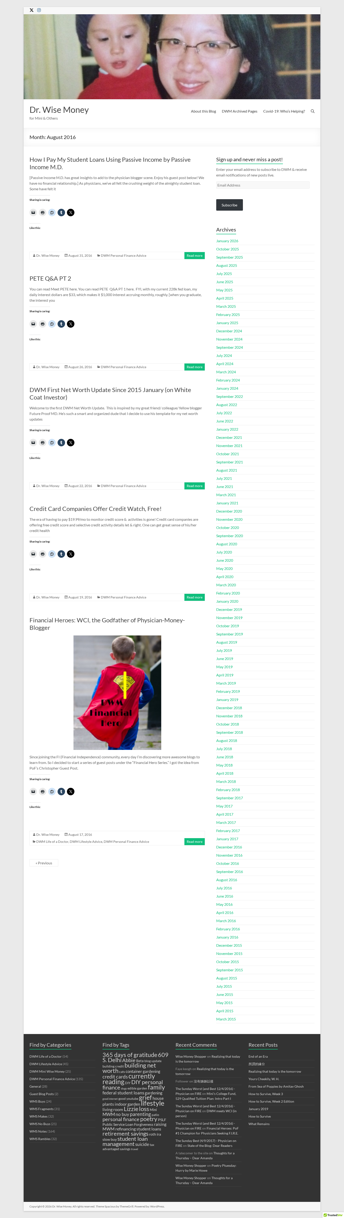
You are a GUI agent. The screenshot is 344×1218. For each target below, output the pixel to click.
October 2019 (227, 626)
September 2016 (229, 871)
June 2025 (224, 281)
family (156, 1087)
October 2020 (227, 527)
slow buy (109, 1139)
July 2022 (224, 413)
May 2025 (224, 290)
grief (145, 1097)
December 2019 (229, 609)
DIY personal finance (132, 1085)
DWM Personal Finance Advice (123, 255)
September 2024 (229, 347)
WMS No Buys (39, 1124)
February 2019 (228, 691)
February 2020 (228, 593)
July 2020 (224, 552)
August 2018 (226, 740)
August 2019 (226, 642)
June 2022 (224, 421)
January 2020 (227, 601)
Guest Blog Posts (41, 1094)
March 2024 (226, 372)
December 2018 (229, 707)
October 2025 (227, 249)
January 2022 (227, 429)
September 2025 (229, 257)
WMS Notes (38, 1131)
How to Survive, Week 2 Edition (271, 1101)
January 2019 (227, 699)
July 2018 (224, 748)
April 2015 (224, 1011)
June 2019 (224, 658)
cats (122, 1072)
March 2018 (226, 781)
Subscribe (229, 205)
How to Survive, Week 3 (266, 1094)
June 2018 (224, 757)
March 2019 (226, 683)
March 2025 (226, 306)
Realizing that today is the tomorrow (275, 1071)
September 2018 (229, 732)
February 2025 (228, 314)
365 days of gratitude (129, 1054)
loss (144, 1108)
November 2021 (229, 445)
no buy (122, 1114)
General (35, 1086)
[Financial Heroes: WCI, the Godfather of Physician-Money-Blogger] (117, 637)
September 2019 (229, 634)
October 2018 (227, 724)
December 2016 (229, 847)
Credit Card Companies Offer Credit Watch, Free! (95, 508)
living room (112, 1109)
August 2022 (226, 404)
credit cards (115, 1077)
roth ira (155, 1134)
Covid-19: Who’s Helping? (284, 111)
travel (134, 1149)
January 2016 (227, 937)
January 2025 (227, 322)
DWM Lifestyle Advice (86, 842)
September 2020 (229, 535)
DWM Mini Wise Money (47, 1071)
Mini (153, 1110)
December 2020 (229, 511)
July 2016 (224, 888)
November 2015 (229, 953)
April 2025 (224, 298)
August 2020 (226, 544)
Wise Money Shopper (191, 1056)
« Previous (44, 863)
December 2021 (229, 437)
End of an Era (258, 1056)
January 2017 (227, 838)
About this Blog (203, 111)
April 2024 (224, 363)
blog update (152, 1061)
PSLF (162, 1119)
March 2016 (226, 920)
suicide (142, 1144)
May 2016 (224, 904)
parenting (140, 1114)
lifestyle (152, 1103)
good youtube (128, 1099)
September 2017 (229, 798)
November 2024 (229, 339)
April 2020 (224, 576)
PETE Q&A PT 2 (50, 278)
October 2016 (227, 863)
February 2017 (228, 830)
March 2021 (226, 494)
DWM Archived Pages (239, 111)
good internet (110, 1098)
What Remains (259, 1124)
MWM (108, 1114)
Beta (140, 1061)
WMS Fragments (41, 1109)
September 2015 (229, 970)
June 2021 (224, 486)
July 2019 (224, 650)
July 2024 (224, 355)
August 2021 (226, 470)
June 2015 (224, 994)
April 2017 (224, 814)
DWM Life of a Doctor (52, 842)
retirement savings (125, 1133)
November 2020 (229, 519)
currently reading (128, 1079)
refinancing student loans (138, 1128)
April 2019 (224, 675)
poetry (148, 1118)
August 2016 (226, 879)
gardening (153, 1092)
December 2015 (229, 945)
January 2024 (227, 388)
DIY (128, 1083)
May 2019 (224, 666)
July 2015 (224, 986)
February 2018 (228, 789)
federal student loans (123, 1092)
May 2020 (224, 568)
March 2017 (226, 822)
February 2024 (228, 380)
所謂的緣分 (257, 1064)
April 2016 (224, 912)
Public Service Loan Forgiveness (127, 1124)
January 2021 (227, 503)
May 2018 (224, 765)
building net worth (129, 1068)
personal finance (120, 1119)
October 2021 (227, 453)
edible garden (137, 1088)
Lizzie (131, 1108)
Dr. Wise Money (59, 109)
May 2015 (224, 1002)
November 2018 (229, 716)
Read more (194, 255)
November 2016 (229, 855)
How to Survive (260, 1116)
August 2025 (226, 265)
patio (155, 1115)
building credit (113, 1066)
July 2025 (224, 273)
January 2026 (227, 240)
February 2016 (228, 929)
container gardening (143, 1071)
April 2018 (224, 773)
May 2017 (224, 806)
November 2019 (229, 617)
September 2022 (229, 396)
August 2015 (226, 978)
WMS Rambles (40, 1139)
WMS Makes (38, 1116)
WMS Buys (37, 1101)
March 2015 (226, 1019)
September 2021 (229, 462)
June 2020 (224, 560)
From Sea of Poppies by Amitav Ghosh (276, 1086)
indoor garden (127, 1104)
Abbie (128, 1060)
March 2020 (226, 585)
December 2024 (229, 331)
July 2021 (224, 478)
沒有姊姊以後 (203, 1081)
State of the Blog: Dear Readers (209, 1146)
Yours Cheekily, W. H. (264, 1079)
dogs (124, 1088)
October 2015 (227, 961)
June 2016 (224, 896)
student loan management (125, 1141)
